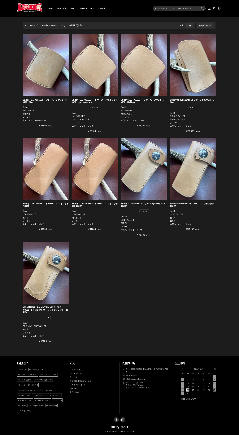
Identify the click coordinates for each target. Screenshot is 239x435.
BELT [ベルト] (57, 400)
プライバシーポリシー (79, 384)
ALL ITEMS (29, 25)
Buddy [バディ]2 (58, 25)
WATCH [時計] (22, 405)
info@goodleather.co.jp (135, 379)
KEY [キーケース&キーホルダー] (28, 385)
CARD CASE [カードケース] (37, 370)
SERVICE (101, 8)
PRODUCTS (62, 8)
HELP (92, 8)
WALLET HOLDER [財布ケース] (27, 375)
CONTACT (82, 8)
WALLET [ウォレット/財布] (48, 375)
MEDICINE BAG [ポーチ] (42, 400)
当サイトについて (77, 373)
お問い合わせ (75, 392)
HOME (51, 8)
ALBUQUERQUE (119, 427)
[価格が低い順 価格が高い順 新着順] (206, 25)
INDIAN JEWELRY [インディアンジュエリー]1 (47, 395)
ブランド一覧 (42, 25)
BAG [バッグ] (50, 390)
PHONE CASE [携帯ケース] (43, 380)
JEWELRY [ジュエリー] (25, 400)
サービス (73, 377)
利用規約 (73, 388)
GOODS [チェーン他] (36, 405)
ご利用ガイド (75, 369)
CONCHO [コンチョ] (24, 411)
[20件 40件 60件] (190, 25)
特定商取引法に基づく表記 (80, 381)
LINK (72, 8)
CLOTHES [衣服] (51, 405)
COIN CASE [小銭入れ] (25, 380)
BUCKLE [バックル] (24, 395)
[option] (198, 382)
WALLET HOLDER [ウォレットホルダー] (30, 390)
